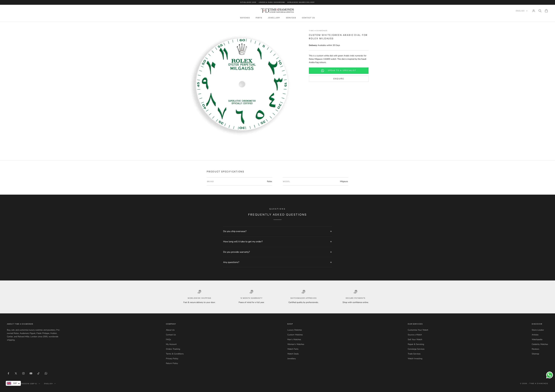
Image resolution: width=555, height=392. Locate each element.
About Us (170, 330)
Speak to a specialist (342, 70)
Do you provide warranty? (236, 252)
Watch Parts (292, 349)
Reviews (535, 349)
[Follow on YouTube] (30, 373)
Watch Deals (293, 353)
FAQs (168, 339)
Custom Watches (295, 334)
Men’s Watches (294, 339)
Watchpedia (537, 339)
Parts (259, 18)
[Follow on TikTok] (38, 373)
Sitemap (535, 353)
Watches (245, 18)
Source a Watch (415, 334)
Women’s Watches (295, 344)
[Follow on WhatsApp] (46, 373)
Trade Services (414, 353)
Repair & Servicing (416, 344)
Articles (535, 334)
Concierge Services (416, 349)
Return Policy (172, 363)
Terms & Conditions (175, 353)
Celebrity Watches (540, 344)
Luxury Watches (294, 330)
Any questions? (231, 262)
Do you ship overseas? (234, 231)
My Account (171, 344)
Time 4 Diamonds (318, 31)
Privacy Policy (172, 358)
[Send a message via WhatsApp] (550, 375)
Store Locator (538, 330)
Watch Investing (415, 358)
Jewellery (274, 18)
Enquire (338, 78)
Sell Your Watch (415, 339)
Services (291, 18)
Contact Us (308, 18)
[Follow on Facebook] (8, 373)
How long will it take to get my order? (243, 241)
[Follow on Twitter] (15, 373)
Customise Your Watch (418, 330)
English (520, 11)
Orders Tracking (173, 349)
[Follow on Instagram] (23, 373)
